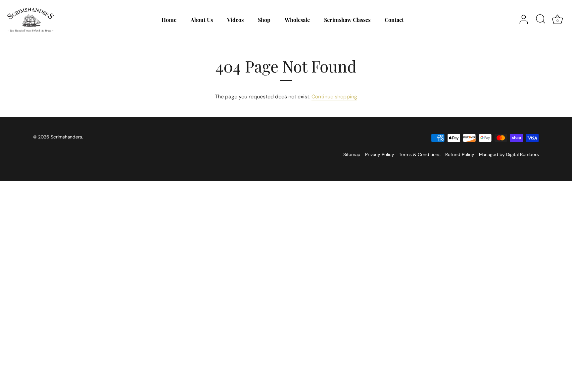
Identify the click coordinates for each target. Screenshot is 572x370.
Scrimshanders (66, 137)
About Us (202, 19)
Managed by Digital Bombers (509, 154)
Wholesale (297, 19)
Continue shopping (334, 96)
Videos (235, 19)
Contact (394, 19)
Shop (264, 19)
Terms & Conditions (420, 154)
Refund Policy (459, 154)
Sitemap (351, 154)
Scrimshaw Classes (347, 19)
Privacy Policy (379, 154)
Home (169, 19)
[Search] (540, 19)
